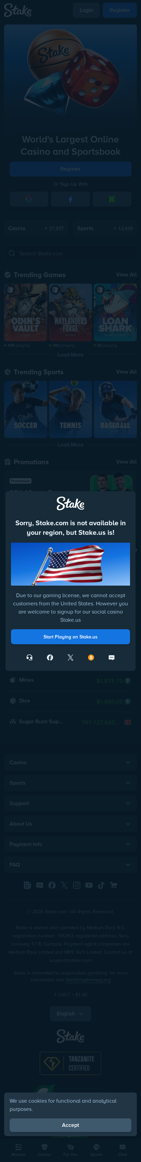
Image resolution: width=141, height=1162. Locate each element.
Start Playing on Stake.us (70, 636)
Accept (70, 1125)
